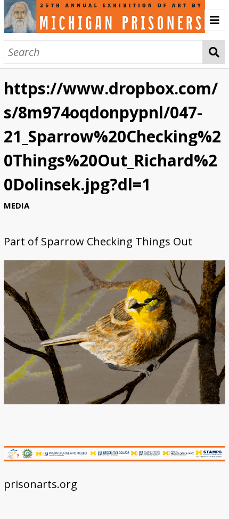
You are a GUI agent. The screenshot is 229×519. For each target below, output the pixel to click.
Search (214, 52)
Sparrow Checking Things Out (116, 241)
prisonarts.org (40, 484)
